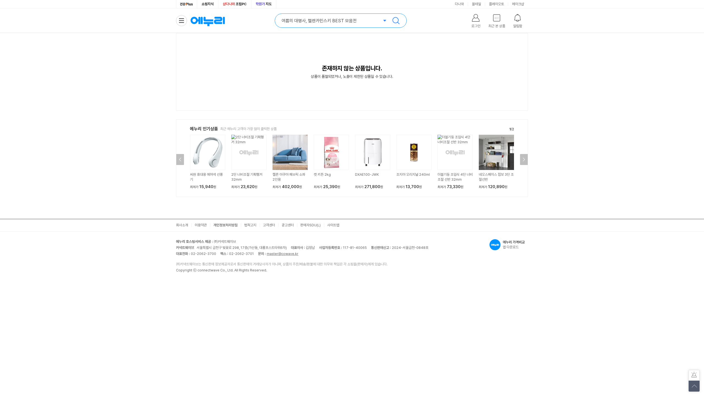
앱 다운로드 (514, 244)
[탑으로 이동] (694, 386)
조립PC (235, 4)
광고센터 (288, 225)
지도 (264, 4)
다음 (524, 159)
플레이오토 (496, 4)
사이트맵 (333, 225)
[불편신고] (694, 375)
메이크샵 (518, 4)
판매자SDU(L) (310, 225)
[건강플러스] (186, 4)
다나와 (459, 4)
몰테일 (476, 4)
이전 (180, 159)
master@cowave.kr (282, 254)
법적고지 (250, 225)
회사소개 (182, 225)
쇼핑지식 (208, 4)
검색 (396, 21)
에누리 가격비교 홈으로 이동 (207, 20)
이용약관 (201, 225)
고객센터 (269, 225)
